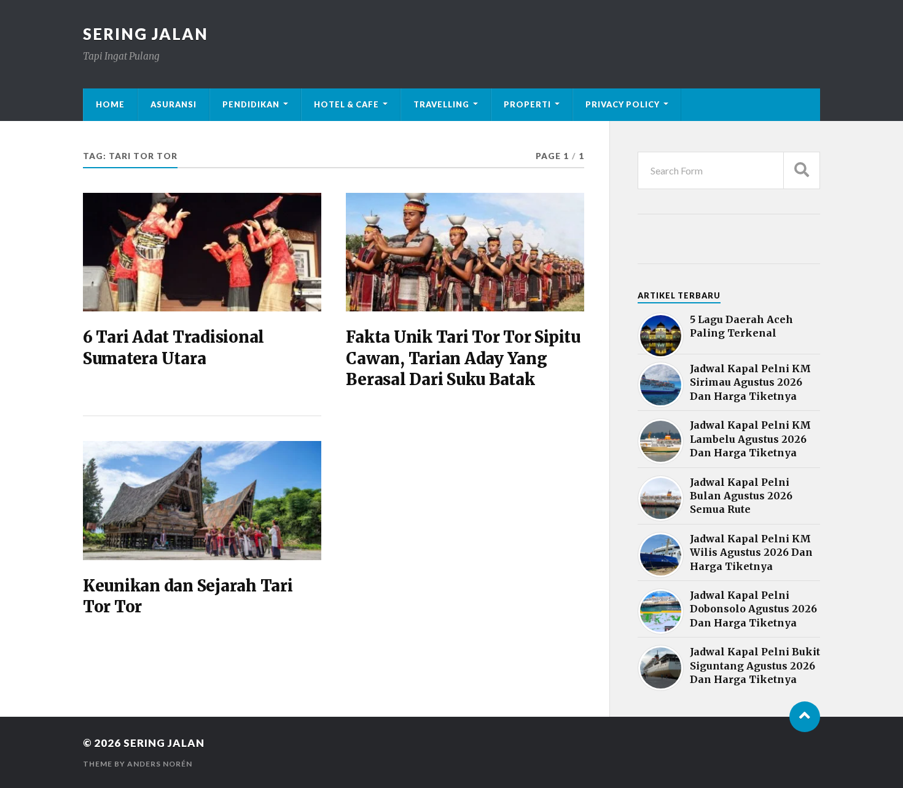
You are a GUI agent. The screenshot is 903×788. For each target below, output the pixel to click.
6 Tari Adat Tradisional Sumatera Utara (173, 347)
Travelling (441, 104)
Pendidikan (251, 104)
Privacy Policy (622, 104)
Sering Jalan (145, 34)
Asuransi (173, 104)
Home (110, 104)
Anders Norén (159, 763)
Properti (527, 104)
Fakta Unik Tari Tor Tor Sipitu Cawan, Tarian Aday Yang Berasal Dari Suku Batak (463, 358)
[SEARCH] (801, 170)
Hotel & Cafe (346, 104)
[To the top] (804, 716)
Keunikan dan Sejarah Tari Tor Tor (188, 596)
